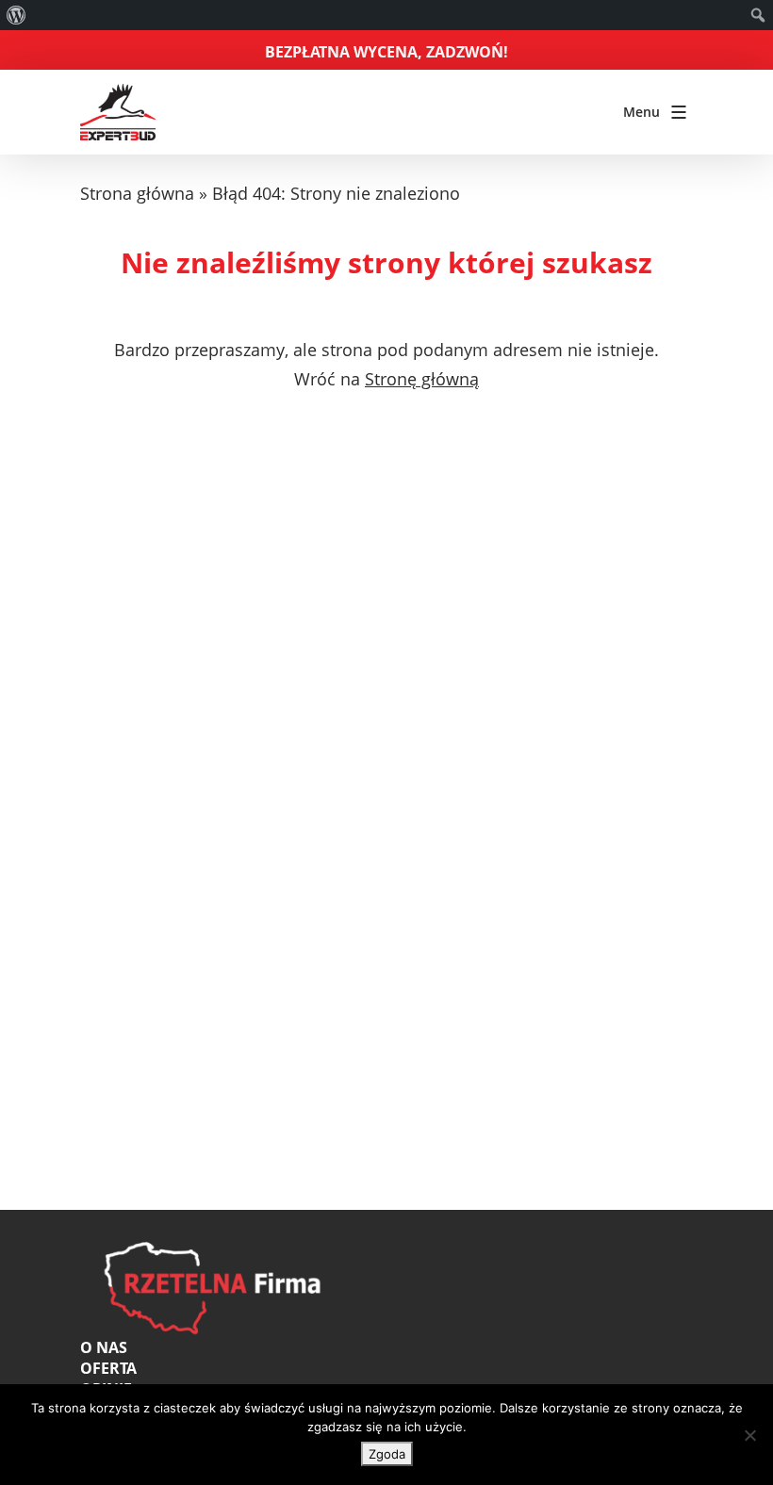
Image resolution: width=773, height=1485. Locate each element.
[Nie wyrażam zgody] (749, 1435)
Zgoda (387, 1453)
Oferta (108, 1368)
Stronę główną (422, 378)
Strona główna (137, 193)
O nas (103, 1347)
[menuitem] (16, 15)
